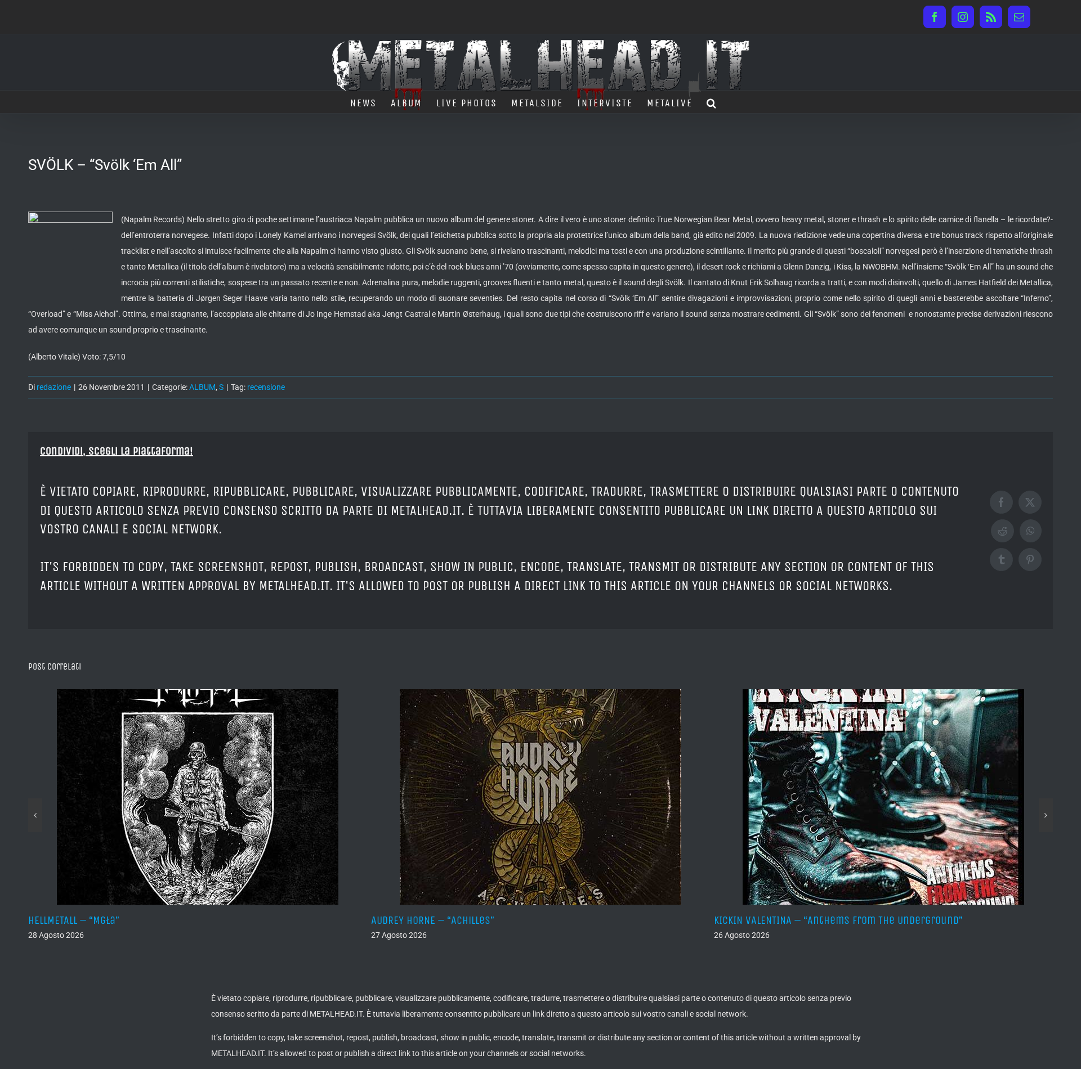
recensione (266, 387)
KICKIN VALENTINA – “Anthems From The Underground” (604, 920)
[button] (712, 102)
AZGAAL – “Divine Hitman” (881, 920)
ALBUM (202, 387)
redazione (54, 387)
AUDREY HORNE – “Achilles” (198, 920)
